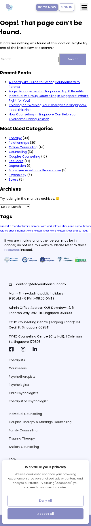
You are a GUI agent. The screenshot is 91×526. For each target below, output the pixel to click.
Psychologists (19, 384)
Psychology (17, 175)
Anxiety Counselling (24, 447)
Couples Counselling (24, 156)
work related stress (38, 230)
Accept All (45, 514)
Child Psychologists (23, 393)
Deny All (45, 500)
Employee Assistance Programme (35, 170)
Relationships (19, 142)
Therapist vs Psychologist (28, 401)
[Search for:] (29, 59)
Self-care (16, 161)
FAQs (13, 459)
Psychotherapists (22, 376)
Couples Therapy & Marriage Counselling (40, 422)
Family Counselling (23, 430)
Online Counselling (23, 147)
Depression (17, 165)
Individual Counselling (25, 414)
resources (12, 250)
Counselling (18, 152)
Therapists (17, 360)
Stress (13, 179)
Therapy (15, 138)
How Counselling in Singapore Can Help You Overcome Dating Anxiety (42, 116)
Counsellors (18, 368)
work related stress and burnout (69, 230)
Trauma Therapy (22, 438)
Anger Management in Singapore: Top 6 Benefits (46, 91)
